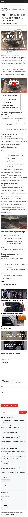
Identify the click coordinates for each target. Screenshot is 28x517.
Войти (2, 489)
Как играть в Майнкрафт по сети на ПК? (12, 300)
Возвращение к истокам (7, 105)
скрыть (10, 97)
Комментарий (4, 362)
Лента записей (4, 492)
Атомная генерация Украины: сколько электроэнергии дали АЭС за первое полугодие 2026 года (13, 426)
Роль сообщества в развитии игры (10, 107)
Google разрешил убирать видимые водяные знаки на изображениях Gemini (13, 421)
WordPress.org (4, 499)
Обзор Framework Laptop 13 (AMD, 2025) (17, 472)
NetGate (15, 23)
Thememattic (13, 514)
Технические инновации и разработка (11, 108)
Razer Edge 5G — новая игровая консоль (12, 313)
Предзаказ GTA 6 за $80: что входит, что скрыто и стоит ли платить (14, 442)
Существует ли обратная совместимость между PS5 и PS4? (12, 327)
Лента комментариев (5, 496)
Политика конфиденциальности (8, 507)
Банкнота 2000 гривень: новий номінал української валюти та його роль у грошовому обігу (12, 436)
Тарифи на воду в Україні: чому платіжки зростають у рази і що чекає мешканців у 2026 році (13, 431)
